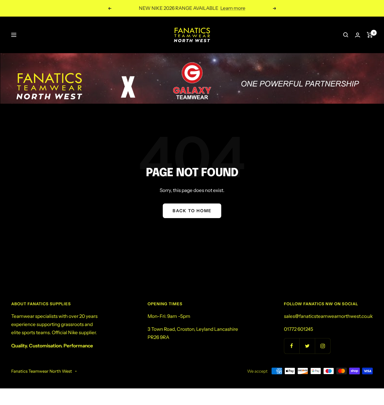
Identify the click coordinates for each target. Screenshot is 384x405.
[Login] (357, 35)
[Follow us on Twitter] (307, 346)
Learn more (232, 8)
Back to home (192, 210)
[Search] (345, 34)
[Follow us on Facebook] (291, 346)
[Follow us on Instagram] (322, 346)
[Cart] (370, 35)
